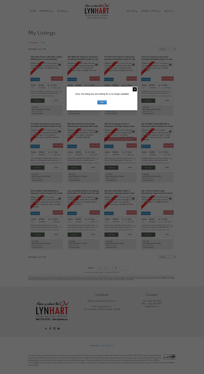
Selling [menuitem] (130, 11)
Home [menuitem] (33, 11)
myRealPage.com (107, 345)
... (110, 268)
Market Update (149, 11)
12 (116, 268)
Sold (43, 42)
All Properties (33, 42)
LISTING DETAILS (38, 100)
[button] (46, 328)
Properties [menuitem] (45, 11)
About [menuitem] (167, 11)
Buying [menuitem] (61, 11)
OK (102, 102)
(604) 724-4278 (37, 111)
